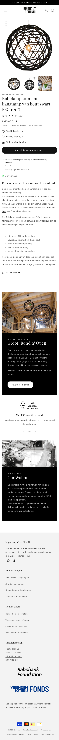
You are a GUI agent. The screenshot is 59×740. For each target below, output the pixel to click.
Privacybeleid (46, 730)
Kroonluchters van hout (16, 596)
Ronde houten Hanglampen (18, 590)
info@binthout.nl (13, 656)
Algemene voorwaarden (16, 734)
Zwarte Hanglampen (15, 584)
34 (22, 116)
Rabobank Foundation (24, 704)
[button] (5, 10)
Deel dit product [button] (12, 273)
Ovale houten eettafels (16, 626)
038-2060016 (11, 660)
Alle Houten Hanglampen (17, 578)
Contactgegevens (47, 734)
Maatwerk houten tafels (16, 633)
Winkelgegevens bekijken (17, 170)
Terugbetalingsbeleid (30, 730)
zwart (42, 200)
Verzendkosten (17, 125)
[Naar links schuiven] (3, 84)
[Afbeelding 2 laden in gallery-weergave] (45, 83)
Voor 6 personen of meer (17, 620)
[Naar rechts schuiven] (56, 84)
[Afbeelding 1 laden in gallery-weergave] (14, 83)
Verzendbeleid (33, 734)
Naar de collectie (20, 385)
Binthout (17, 730)
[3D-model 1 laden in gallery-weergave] (29, 83)
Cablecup (44, 221)
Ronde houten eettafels (16, 614)
